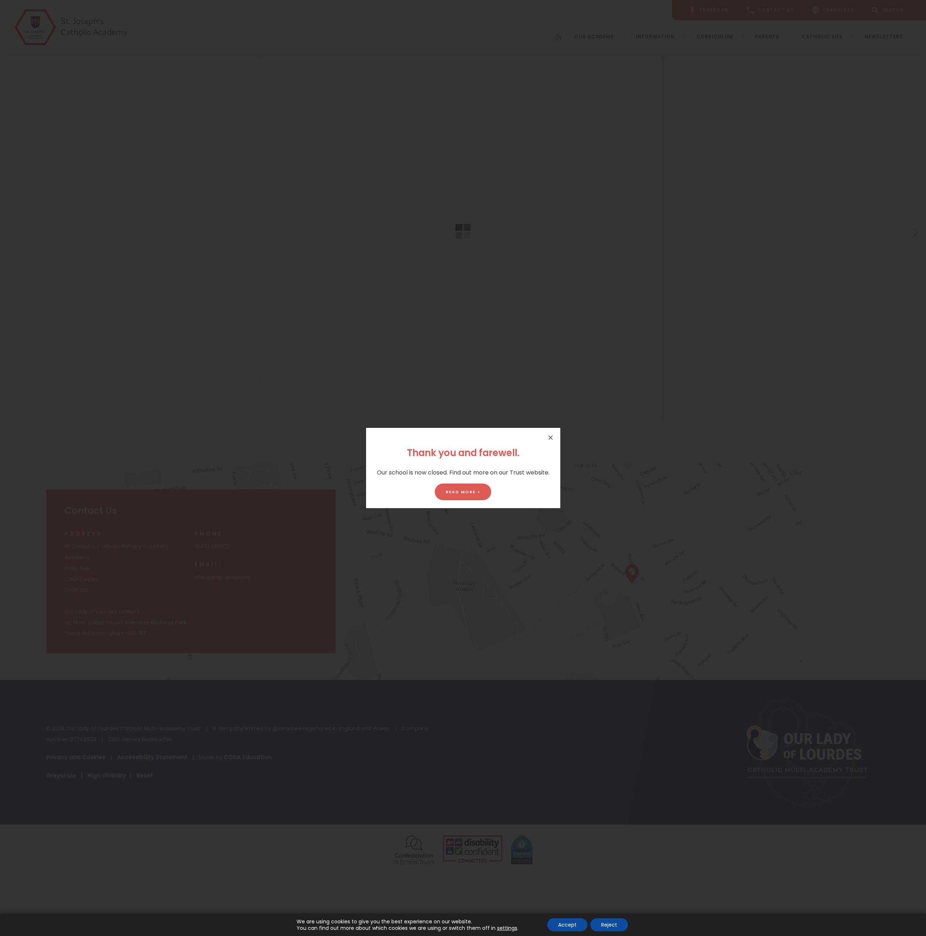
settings (507, 928)
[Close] (550, 438)
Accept (567, 924)
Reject (609, 924)
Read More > (463, 492)
